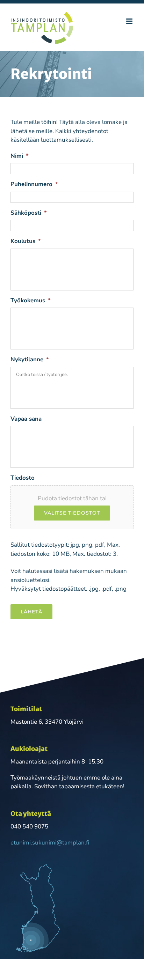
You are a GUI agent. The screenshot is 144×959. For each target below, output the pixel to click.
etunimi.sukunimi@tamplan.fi (49, 843)
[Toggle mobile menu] (130, 21)
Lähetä (31, 611)
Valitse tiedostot (72, 513)
